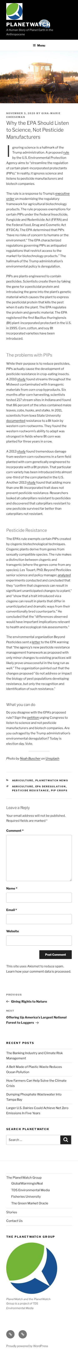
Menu (41, 45)
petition (33, 718)
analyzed (64, 575)
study (21, 379)
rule (66, 152)
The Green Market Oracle (29, 1203)
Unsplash (52, 758)
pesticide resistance (30, 790)
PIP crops (59, 790)
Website (12, 931)
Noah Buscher (30, 758)
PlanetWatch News (51, 780)
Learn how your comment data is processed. (38, 971)
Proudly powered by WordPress (27, 1346)
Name (11, 888)
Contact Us (14, 1221)
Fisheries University (26, 1196)
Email (11, 910)
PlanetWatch (28, 24)
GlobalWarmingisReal (27, 1183)
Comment (15, 831)
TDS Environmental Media (30, 1190)
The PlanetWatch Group (24, 1178)
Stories (11, 1212)
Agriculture (22, 780)
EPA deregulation (50, 786)
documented (15, 421)
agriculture (22, 786)
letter (36, 642)
